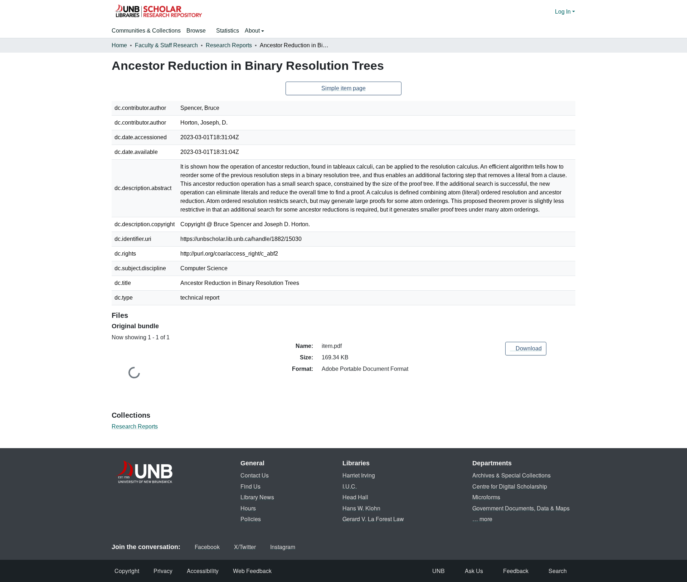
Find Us (250, 486)
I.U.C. (349, 486)
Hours (248, 508)
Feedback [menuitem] (515, 571)
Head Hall (355, 497)
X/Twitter (245, 547)
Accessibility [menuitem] (203, 571)
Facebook (207, 547)
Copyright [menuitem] (126, 571)
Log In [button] (563, 12)
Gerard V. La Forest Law (373, 519)
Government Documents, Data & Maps (521, 508)
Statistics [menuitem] (227, 31)
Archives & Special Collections (511, 475)
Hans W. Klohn (361, 508)
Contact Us (254, 475)
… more (482, 519)
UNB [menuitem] (438, 571)
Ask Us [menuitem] (474, 571)
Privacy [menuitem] (163, 571)
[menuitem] (198, 31)
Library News (257, 497)
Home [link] (119, 45)
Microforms (486, 497)
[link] (525, 348)
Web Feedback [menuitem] (252, 571)
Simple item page (343, 88)
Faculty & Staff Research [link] (166, 45)
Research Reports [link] (229, 45)
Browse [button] (196, 31)
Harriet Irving (358, 475)
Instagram (282, 547)
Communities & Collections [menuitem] (146, 31)
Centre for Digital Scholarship (509, 486)
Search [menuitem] (558, 571)
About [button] (253, 31)
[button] (158, 12)
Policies (250, 519)
